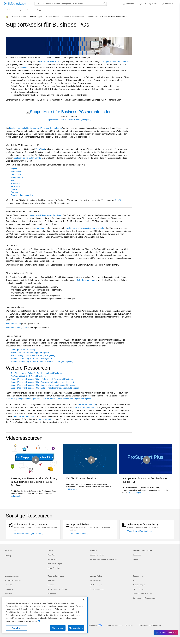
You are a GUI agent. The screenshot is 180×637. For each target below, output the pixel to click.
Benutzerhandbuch (87, 405)
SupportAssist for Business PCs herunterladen (70, 111)
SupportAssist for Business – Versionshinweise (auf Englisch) (69, 120)
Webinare (41, 228)
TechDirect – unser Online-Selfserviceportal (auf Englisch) (36, 373)
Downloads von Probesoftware (144, 598)
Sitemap (8, 556)
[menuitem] (41, 10)
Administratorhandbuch (84, 408)
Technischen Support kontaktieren (103, 559)
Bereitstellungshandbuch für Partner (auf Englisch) (33, 356)
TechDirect (24, 67)
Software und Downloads (74, 17)
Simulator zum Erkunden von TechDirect (44, 215)
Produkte (8, 585)
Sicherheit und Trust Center (143, 594)
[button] (130, 3)
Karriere (51, 585)
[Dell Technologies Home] (15, 3)
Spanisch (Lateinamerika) (22, 195)
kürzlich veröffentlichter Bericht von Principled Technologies (35, 128)
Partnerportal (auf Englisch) (23, 350)
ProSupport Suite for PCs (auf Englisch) (28, 376)
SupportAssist (93, 17)
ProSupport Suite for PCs (50, 62)
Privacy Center (138, 589)
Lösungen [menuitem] (19, 10)
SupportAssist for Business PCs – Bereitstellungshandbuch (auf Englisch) (43, 385)
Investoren (52, 594)
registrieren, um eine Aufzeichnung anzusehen (85, 228)
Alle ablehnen (57, 628)
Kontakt (136, 559)
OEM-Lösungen (96, 585)
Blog (134, 580)
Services (8, 594)
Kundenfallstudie (13, 324)
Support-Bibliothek (53, 17)
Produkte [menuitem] (7, 10)
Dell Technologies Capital (57, 589)
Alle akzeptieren (76, 628)
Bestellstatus (52, 559)
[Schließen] (83, 599)
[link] (143, 3)
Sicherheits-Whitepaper (87, 280)
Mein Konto (52, 555)
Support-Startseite (19, 17)
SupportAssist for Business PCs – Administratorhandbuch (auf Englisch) (42, 382)
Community (137, 555)
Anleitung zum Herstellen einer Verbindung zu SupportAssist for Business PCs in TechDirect (34, 482)
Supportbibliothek (78, 533)
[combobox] (71, 4)
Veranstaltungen (139, 585)
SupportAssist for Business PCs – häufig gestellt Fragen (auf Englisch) (42, 379)
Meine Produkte (54, 568)
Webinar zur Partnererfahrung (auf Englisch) (30, 353)
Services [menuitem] (30, 10)
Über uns (51, 580)
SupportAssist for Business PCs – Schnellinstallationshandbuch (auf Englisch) (45, 388)
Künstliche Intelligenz (13, 580)
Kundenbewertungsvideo (17, 328)
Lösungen (9, 589)
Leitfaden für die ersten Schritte (27, 158)
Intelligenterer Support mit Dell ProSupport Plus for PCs (145, 480)
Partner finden (95, 580)
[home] (7, 16)
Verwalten (16, 628)
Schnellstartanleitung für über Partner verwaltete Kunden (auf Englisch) (42, 361)
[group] (34, 472)
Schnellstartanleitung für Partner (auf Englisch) (31, 358)
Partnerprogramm (97, 589)
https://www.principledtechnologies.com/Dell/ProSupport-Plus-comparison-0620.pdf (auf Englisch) (49, 399)
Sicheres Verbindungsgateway (27, 533)
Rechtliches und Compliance (150, 625)
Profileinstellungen (55, 564)
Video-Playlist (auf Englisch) (140, 531)
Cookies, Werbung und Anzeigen (120, 625)
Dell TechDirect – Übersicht (81, 478)
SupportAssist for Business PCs (117, 62)
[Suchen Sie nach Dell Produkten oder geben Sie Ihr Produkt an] (104, 4)
